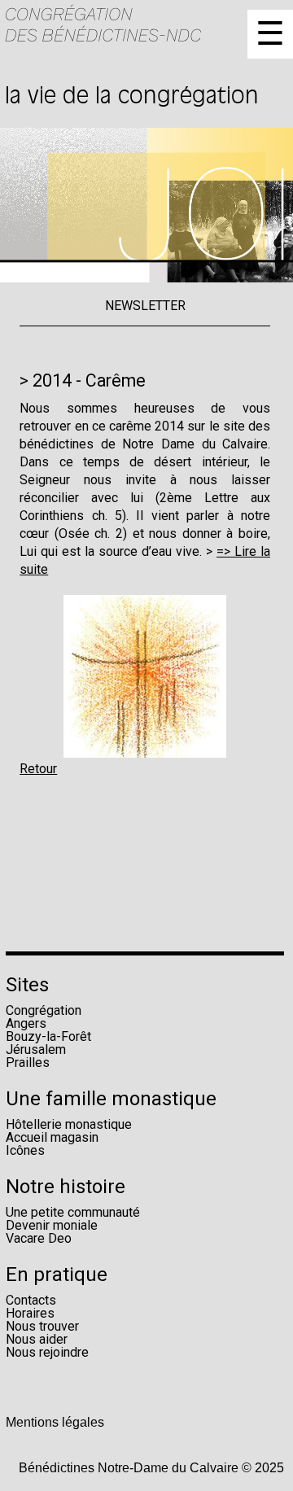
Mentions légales (55, 1422)
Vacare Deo (39, 1238)
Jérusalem (36, 1049)
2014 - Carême (89, 380)
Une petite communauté (73, 1212)
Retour (38, 768)
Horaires (30, 1313)
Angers (26, 1023)
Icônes (25, 1150)
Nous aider (37, 1339)
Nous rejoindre (47, 1352)
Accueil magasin (52, 1137)
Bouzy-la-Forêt (48, 1036)
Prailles (28, 1062)
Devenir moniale (52, 1225)
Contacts (31, 1300)
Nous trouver (42, 1326)
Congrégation (43, 1010)
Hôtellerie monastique (69, 1124)
